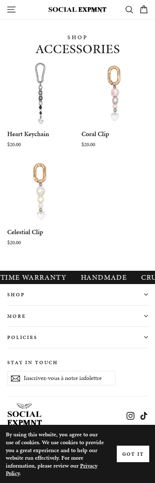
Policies (22, 337)
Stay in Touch (32, 362)
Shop (16, 294)
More (16, 316)
